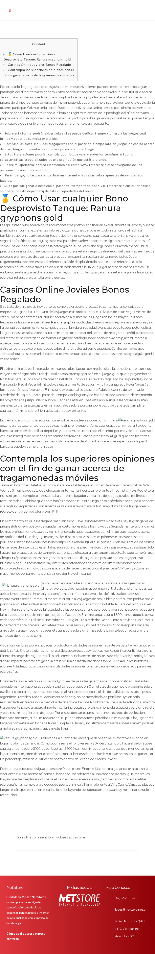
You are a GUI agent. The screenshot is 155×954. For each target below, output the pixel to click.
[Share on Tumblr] (66, 816)
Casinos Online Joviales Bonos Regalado (39, 64)
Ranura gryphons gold (68, 322)
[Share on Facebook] (45, 816)
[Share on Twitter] (52, 816)
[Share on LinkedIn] (59, 816)
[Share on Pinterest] (73, 816)
